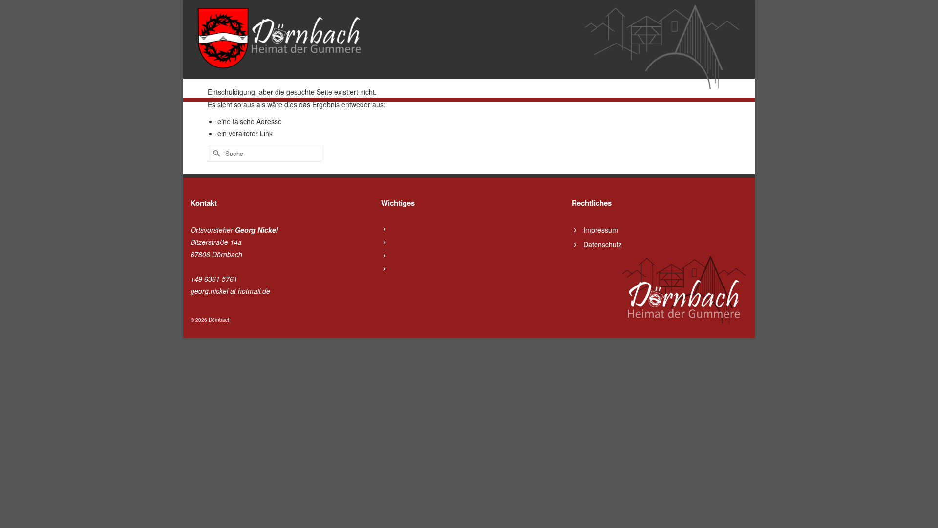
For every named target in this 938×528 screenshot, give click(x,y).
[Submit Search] (215, 153)
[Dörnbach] (280, 38)
